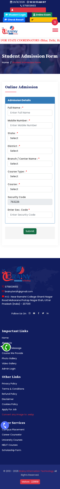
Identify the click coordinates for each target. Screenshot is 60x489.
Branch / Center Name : (24, 158)
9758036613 (29, 5)
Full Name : (15, 107)
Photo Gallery (9, 358)
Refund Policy (9, 393)
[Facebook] (38, 313)
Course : (14, 184)
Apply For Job (9, 409)
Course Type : (17, 171)
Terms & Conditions (13, 388)
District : (14, 146)
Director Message (11, 348)
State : (13, 133)
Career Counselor (12, 434)
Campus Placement (13, 429)
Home (5, 62)
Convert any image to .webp (18, 414)
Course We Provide (12, 353)
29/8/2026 (19, 2)
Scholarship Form (11, 450)
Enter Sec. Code (19, 209)
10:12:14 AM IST (37, 2)
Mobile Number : (19, 120)
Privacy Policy (9, 383)
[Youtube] (34, 313)
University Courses (12, 439)
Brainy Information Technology (36, 471)
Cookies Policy (10, 404)
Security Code (17, 197)
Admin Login (9, 368)
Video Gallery (9, 363)
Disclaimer (8, 399)
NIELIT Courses (10, 445)
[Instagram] (29, 313)
